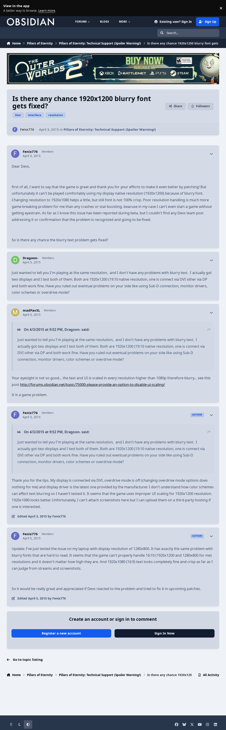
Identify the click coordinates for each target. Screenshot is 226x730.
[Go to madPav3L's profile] (15, 312)
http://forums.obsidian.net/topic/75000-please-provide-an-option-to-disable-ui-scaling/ (92, 384)
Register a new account (61, 633)
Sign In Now (164, 633)
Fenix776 (27, 129)
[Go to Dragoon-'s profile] (15, 260)
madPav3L (31, 310)
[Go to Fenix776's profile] (14, 129)
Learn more (9, 8)
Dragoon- (30, 258)
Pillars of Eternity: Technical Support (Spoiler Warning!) (110, 129)
